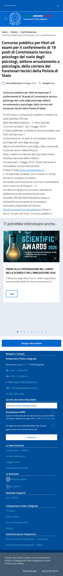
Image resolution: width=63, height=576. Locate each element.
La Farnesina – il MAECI (17, 450)
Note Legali (51, 418)
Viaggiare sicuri (13, 462)
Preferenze (30, 571)
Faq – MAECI (12, 497)
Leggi (13, 293)
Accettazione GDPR (15, 412)
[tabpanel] (31, 280)
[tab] (17, 331)
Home (4, 32)
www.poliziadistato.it (31, 170)
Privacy (43, 418)
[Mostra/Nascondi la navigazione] (6, 19)
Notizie (14, 32)
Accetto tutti (50, 571)
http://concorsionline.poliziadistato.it (22, 210)
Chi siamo (10, 510)
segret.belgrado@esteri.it (25, 382)
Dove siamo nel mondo (17, 468)
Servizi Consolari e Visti (17, 522)
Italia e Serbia (12, 516)
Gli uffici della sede (15, 394)
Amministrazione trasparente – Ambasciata (27, 539)
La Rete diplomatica (15, 456)
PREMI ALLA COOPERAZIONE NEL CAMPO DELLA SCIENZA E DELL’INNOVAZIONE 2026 (31, 271)
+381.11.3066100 (19, 370)
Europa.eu (15, 486)
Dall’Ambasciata (28, 32)
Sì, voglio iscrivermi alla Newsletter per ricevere (26, 425)
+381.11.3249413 (19, 376)
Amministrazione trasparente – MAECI (25, 545)
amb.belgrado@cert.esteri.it (24, 388)
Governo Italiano (10, 5)
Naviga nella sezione (31, 343)
